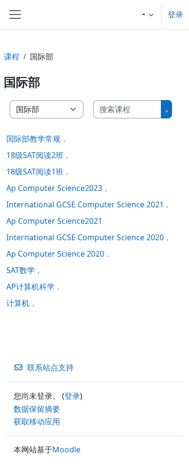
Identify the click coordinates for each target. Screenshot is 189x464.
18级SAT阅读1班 (34, 171)
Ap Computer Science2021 (54, 221)
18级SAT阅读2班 (34, 155)
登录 (175, 14)
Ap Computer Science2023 (54, 188)
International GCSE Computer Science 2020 (85, 237)
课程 (11, 56)
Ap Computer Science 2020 (55, 253)
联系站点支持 (50, 367)
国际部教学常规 (33, 138)
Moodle (66, 449)
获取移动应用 (37, 421)
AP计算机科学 (30, 286)
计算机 (18, 303)
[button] (147, 14)
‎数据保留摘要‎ (37, 409)
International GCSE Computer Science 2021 (85, 204)
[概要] (66, 138)
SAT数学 (20, 270)
